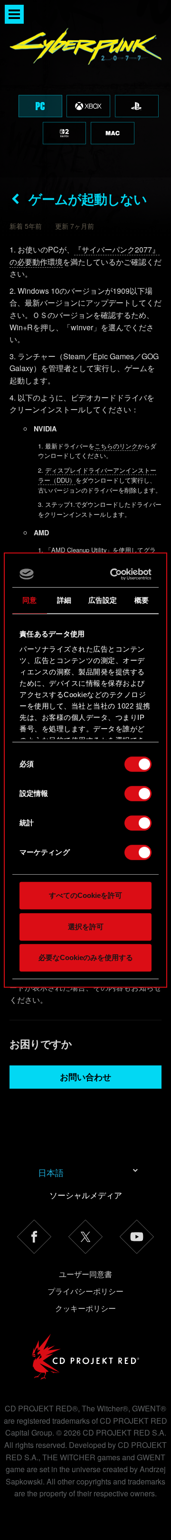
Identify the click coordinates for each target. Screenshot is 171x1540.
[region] (85, 88)
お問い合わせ (85, 1077)
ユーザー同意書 (85, 1274)
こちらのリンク (116, 445)
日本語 (51, 1172)
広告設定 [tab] (102, 600)
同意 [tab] (29, 600)
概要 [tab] (141, 600)
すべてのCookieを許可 (85, 895)
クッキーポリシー (85, 1308)
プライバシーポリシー (86, 1291)
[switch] (138, 793)
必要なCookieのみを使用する (85, 957)
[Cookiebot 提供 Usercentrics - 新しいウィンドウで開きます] (115, 574)
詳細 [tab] (64, 600)
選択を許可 (86, 927)
